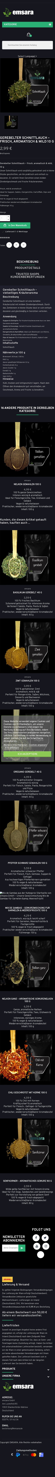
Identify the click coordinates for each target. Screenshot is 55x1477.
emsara (27, 480)
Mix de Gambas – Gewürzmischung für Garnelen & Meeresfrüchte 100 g (27, 909)
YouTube (36, 1246)
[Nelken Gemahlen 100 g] (49, 436)
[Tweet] (16, 245)
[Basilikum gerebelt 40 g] (49, 544)
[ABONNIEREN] (21, 1248)
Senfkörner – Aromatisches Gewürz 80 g (27, 1181)
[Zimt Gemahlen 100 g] (49, 632)
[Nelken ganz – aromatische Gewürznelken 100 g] (49, 950)
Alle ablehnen (12, 747)
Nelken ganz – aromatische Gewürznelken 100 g (27, 1000)
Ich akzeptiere (28, 754)
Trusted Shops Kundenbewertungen (27, 276)
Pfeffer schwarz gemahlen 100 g (27, 863)
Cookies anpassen (38, 745)
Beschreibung (27, 262)
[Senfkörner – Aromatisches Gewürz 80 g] (49, 1132)
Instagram (45, 1246)
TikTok (40, 1254)
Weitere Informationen (16, 745)
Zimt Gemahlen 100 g (27, 681)
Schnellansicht (49, 428)
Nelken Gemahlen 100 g (27, 484)
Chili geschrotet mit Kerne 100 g (27, 1092)
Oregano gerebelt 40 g (27, 772)
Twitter (45, 1237)
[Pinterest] (23, 245)
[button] (28, 34)
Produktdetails (27, 268)
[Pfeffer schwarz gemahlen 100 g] (49, 814)
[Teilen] (9, 245)
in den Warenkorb (17, 225)
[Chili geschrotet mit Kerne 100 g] (49, 1044)
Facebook (36, 1237)
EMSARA (14, 1442)
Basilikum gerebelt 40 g (27, 592)
